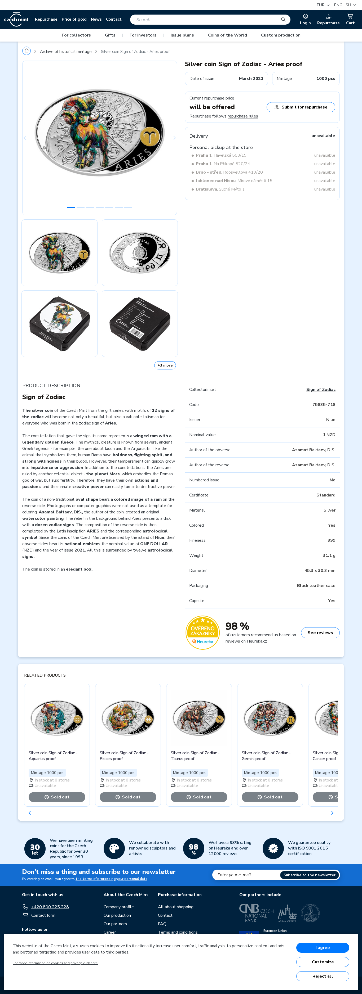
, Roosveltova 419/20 (229, 172)
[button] (344, 5)
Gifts (110, 35)
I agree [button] (323, 948)
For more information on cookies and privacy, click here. (55, 963)
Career (110, 932)
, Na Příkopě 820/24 (223, 164)
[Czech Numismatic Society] (310, 913)
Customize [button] (323, 962)
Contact (114, 19)
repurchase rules (243, 116)
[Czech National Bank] (256, 913)
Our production (117, 915)
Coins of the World (227, 35)
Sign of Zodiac (320, 389)
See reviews (320, 633)
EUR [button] (321, 5)
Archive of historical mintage (66, 51)
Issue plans (182, 35)
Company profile (119, 907)
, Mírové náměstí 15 (234, 181)
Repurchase (46, 19)
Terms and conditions (178, 932)
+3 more (165, 365)
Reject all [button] (322, 976)
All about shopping (175, 907)
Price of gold (74, 19)
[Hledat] (283, 20)
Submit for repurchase (305, 107)
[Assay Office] (287, 913)
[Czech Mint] (16, 19)
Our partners (115, 924)
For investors (143, 35)
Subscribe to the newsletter (309, 875)
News (96, 19)
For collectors (76, 35)
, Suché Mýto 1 (220, 189)
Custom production (281, 35)
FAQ (162, 924)
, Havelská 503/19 (221, 155)
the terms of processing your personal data (111, 878)
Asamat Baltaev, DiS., (61, 512)
